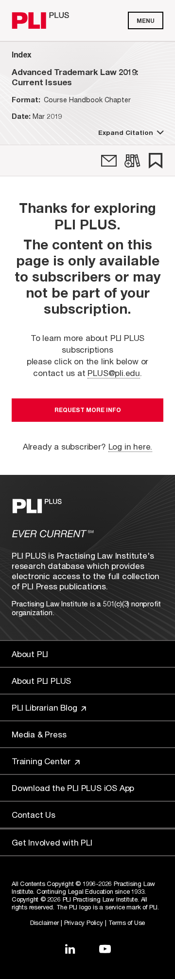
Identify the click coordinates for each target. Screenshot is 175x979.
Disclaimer (44, 922)
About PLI (30, 654)
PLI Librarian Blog (45, 707)
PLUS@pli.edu (114, 373)
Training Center (42, 761)
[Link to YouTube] (105, 949)
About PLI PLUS (41, 681)
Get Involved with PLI (52, 842)
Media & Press (39, 734)
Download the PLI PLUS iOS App (73, 788)
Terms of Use (126, 922)
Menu (146, 20)
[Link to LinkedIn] (70, 949)
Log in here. (130, 446)
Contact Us (33, 815)
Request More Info (87, 410)
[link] (109, 161)
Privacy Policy (83, 922)
